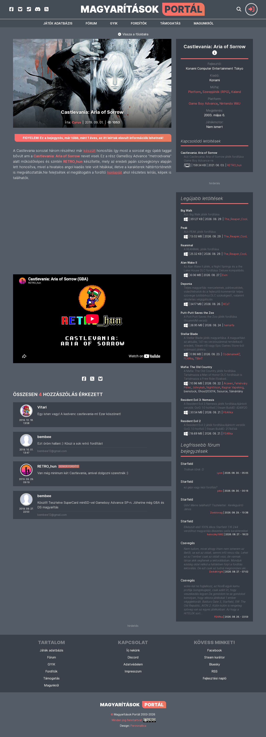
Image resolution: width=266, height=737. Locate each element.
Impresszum (133, 671)
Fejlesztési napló (214, 678)
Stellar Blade (189, 334)
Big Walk (186, 210)
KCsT (226, 304)
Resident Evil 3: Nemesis (197, 399)
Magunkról (204, 23)
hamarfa (229, 325)
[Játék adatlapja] (215, 52)
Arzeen (228, 383)
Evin (224, 275)
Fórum (91, 23)
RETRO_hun (47, 466)
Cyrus (76, 122)
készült (90, 151)
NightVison (213, 387)
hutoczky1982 (215, 534)
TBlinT (199, 358)
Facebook (214, 650)
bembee (44, 437)
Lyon (219, 472)
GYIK (114, 23)
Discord (133, 657)
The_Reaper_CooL (236, 219)
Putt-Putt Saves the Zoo (197, 312)
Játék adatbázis (57, 23)
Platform (194, 92)
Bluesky (214, 664)
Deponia (186, 283)
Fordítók (139, 23)
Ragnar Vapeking (233, 387)
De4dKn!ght (216, 571)
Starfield (187, 464)
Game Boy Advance (203, 103)
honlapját (114, 172)
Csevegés (188, 543)
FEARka (188, 358)
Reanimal (187, 245)
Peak (184, 227)
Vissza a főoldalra (135, 34)
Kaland (236, 92)
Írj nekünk (133, 650)
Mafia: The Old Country (196, 367)
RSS (214, 671)
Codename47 (231, 354)
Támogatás (170, 23)
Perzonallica (138, 725)
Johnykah (198, 387)
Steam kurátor (214, 657)
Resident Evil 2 (191, 421)
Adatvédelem (133, 664)
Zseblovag (216, 512)
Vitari (42, 407)
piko (219, 490)
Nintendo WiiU (229, 103)
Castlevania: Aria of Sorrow (199, 152)
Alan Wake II (189, 262)
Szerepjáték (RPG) (216, 92)
